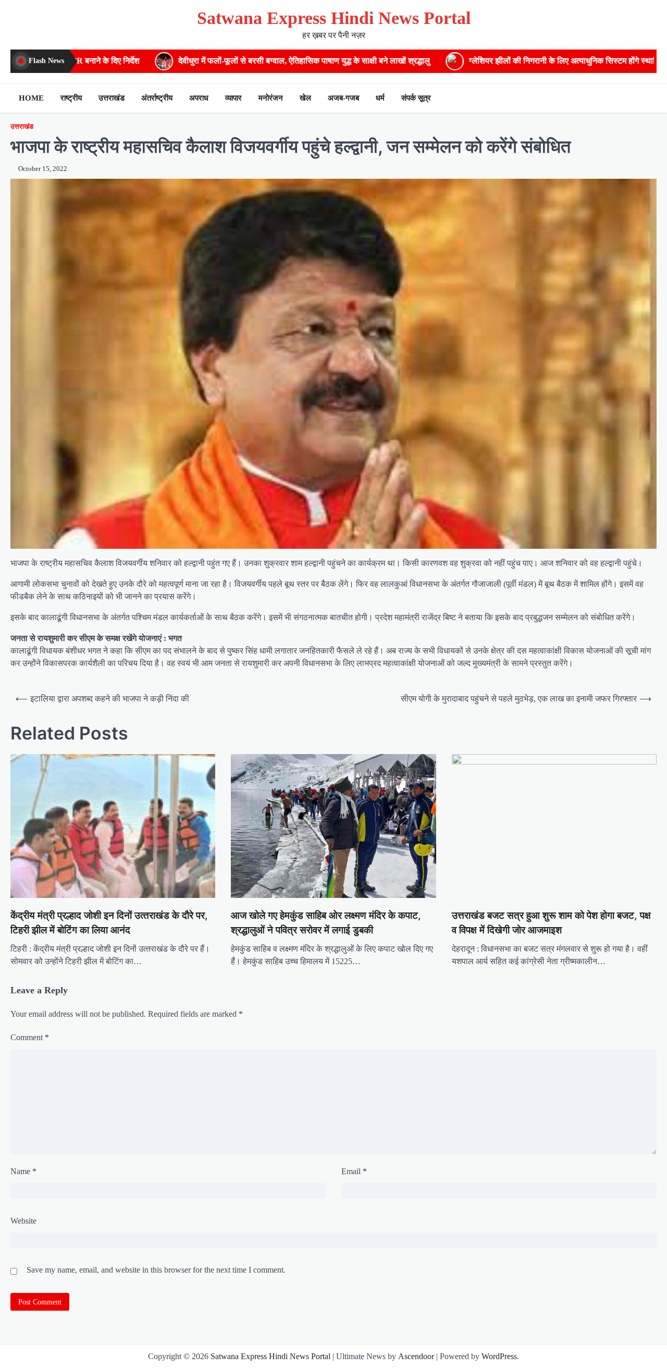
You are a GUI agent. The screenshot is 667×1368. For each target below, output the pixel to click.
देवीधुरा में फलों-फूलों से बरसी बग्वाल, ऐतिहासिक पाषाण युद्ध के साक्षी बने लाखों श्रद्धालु (161, 61)
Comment (29, 1037)
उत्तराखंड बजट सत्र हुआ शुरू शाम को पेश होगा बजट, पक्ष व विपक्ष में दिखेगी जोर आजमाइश (551, 922)
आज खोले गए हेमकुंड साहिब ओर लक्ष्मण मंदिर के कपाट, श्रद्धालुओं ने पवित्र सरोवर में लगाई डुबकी (326, 922)
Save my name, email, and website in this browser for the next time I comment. (156, 1269)
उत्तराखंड (111, 98)
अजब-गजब (343, 98)
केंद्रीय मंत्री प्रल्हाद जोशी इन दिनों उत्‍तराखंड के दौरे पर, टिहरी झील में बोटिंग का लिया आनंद (109, 922)
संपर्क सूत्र (416, 98)
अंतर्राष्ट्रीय (156, 98)
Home (31, 98)
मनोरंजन (270, 98)
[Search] (646, 98)
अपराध (198, 98)
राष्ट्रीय (71, 98)
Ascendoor (416, 1356)
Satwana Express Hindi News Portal (334, 18)
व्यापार (233, 98)
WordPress (499, 1356)
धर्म (380, 98)
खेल (305, 98)
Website (23, 1220)
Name (23, 1171)
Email (354, 1171)
